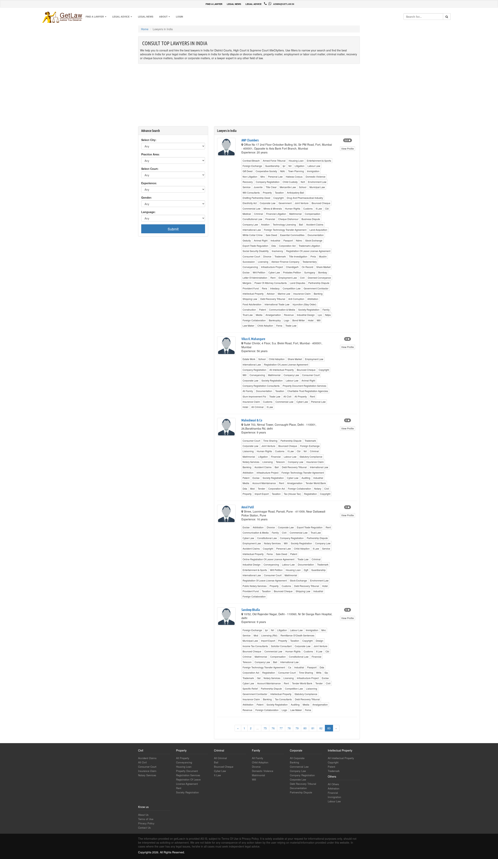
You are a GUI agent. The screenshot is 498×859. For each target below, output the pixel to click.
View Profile (347, 148)
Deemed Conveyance (319, 277)
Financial (270, 219)
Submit (173, 228)
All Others (333, 784)
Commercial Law (251, 208)
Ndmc (299, 240)
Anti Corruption (296, 298)
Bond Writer (298, 320)
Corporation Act (287, 245)
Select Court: (150, 169)
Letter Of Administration (255, 277)
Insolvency (277, 251)
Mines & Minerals (273, 208)
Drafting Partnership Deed (256, 197)
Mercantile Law (288, 187)
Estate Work (249, 359)
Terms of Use (145, 819)
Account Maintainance (264, 483)
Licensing (263, 261)
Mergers (247, 283)
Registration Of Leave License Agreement (308, 251)
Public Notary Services (255, 586)
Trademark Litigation (309, 245)
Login (179, 16)
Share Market (323, 267)
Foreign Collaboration (254, 320)
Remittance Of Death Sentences (297, 635)
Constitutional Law (252, 219)
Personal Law (275, 176)
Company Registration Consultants (261, 385)
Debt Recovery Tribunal (272, 298)
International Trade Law (277, 304)
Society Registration (308, 309)
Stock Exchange (313, 240)
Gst (258, 678)
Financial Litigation (276, 213)
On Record (307, 267)
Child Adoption (265, 325)
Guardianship (272, 165)
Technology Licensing (284, 224)
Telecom (280, 461)
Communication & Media (282, 309)
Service (247, 187)
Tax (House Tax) (292, 493)
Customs (308, 208)
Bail (301, 224)
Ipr (284, 165)
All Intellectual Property (281, 369)
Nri (290, 165)
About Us (143, 815)
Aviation (265, 224)
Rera (264, 288)
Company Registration (268, 181)
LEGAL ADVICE (253, 4)
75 (265, 728)
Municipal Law (317, 187)
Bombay (322, 272)
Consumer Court (251, 256)
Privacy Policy (146, 823)
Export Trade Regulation (255, 245)
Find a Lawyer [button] (95, 16)
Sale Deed (271, 235)
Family (326, 309)
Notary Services (251, 461)
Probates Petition (292, 272)
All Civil (287, 396)
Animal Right (260, 240)
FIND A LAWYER (214, 4)
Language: (148, 212)
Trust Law (248, 314)
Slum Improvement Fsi (254, 396)
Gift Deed (248, 171)
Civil (302, 277)
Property (267, 192)
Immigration (313, 171)
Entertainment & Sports (319, 160)
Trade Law (290, 325)
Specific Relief (250, 688)
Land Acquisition (318, 229)
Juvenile (258, 187)
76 (273, 728)
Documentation (316, 235)
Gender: (146, 197)
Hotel (311, 320)
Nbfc (282, 171)
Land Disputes (297, 283)
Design (319, 640)
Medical (247, 213)
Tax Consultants (283, 699)
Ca (289, 667)
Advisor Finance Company (285, 261)
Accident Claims (314, 224)
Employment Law (288, 277)
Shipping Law (250, 298)
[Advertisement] (249, 97)
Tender (261, 488)
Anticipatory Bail (295, 192)
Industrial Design (306, 314)
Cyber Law (274, 272)
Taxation (279, 192)
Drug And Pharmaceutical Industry (305, 197)
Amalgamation (273, 314)
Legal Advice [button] (121, 16)
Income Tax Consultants (255, 646)
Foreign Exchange (252, 165)
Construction (249, 309)
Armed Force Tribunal (274, 160)
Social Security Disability (256, 251)
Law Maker (248, 325)
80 (305, 728)
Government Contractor (316, 288)
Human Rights (292, 208)
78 (289, 728)
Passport (288, 240)
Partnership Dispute (318, 283)
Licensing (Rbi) (269, 635)
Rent (272, 277)
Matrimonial (295, 213)
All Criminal (257, 407)
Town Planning (296, 171)
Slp (326, 672)
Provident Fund (251, 288)
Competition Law (292, 288)
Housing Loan (296, 160)
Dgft (306, 570)
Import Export (262, 493)
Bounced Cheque (321, 203)
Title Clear (271, 187)
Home (144, 29)
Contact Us (144, 827)
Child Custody (290, 181)
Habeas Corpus (294, 176)
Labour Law (314, 165)
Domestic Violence (315, 176)
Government (285, 203)
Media (259, 314)
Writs (318, 672)
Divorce (267, 256)
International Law (252, 229)
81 (313, 728)
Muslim (323, 256)
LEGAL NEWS (234, 4)
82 (321, 728)
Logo (286, 320)
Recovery (248, 181)
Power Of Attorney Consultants (270, 283)
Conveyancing (250, 267)
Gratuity (247, 240)
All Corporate (297, 758)
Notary (317, 488)
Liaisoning (248, 451)
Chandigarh (292, 267)
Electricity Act (250, 203)
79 (297, 728)
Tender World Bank (316, 483)
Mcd (252, 488)
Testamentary (309, 261)
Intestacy (275, 288)
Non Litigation (250, 176)
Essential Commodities (292, 235)
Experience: (149, 183)
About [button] (163, 16)
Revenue (289, 314)
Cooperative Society (266, 171)
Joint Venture (302, 203)
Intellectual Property (253, 293)
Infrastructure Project (272, 267)
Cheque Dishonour (288, 219)
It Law (319, 208)
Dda (273, 245)
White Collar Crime (253, 235)
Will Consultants (251, 192)
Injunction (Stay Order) (304, 304)
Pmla (313, 256)
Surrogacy (309, 272)
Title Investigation (298, 256)
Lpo (320, 314)
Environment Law (317, 181)
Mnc (262, 176)
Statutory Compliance (311, 456)
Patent (262, 309)
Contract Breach (251, 160)
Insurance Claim (302, 293)
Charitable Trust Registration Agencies (307, 391)
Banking (318, 293)
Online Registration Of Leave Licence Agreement (268, 559)
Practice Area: (150, 154)
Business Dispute (311, 219)
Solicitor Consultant (281, 646)
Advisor (271, 293)
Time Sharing (270, 440)
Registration (310, 493)
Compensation (312, 213)
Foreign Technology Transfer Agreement (285, 229)
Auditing (306, 477)
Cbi (327, 208)
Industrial (275, 240)
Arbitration (312, 298)
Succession (249, 261)
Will (319, 320)
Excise (246, 272)
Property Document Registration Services (304, 385)
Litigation (299, 165)
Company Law (250, 224)
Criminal (258, 213)
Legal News (145, 16)
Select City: (148, 140)
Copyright (278, 197)
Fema (279, 325)
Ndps (328, 314)
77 (281, 728)
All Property (301, 396)
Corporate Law (267, 203)
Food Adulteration (252, 304)
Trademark (280, 256)
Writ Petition (259, 272)
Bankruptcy (275, 320)
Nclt (303, 181)
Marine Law (284, 293)
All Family (248, 391)
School (302, 187)
